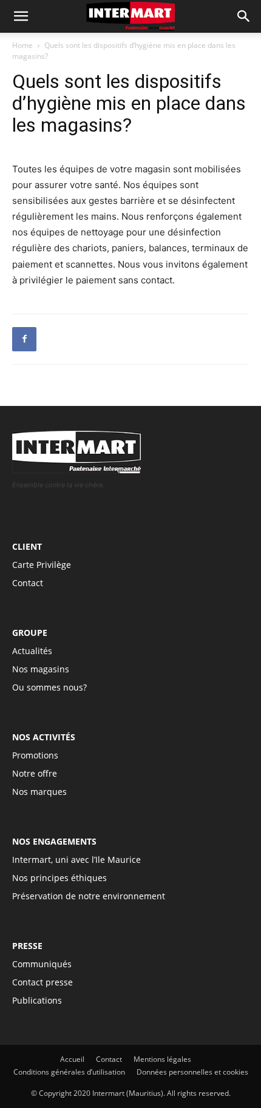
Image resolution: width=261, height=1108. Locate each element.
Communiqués (42, 964)
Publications (37, 1000)
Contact (27, 583)
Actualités (32, 651)
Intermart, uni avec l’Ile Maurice (76, 859)
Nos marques (39, 791)
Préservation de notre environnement (88, 896)
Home (22, 45)
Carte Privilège (41, 564)
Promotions (35, 755)
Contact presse (42, 982)
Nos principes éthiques (59, 877)
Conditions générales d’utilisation (69, 1072)
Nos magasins (40, 669)
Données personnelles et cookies (192, 1072)
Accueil (72, 1059)
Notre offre (34, 773)
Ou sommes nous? (49, 687)
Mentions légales (162, 1059)
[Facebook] (24, 339)
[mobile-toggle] (20, 16)
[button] (244, 16)
